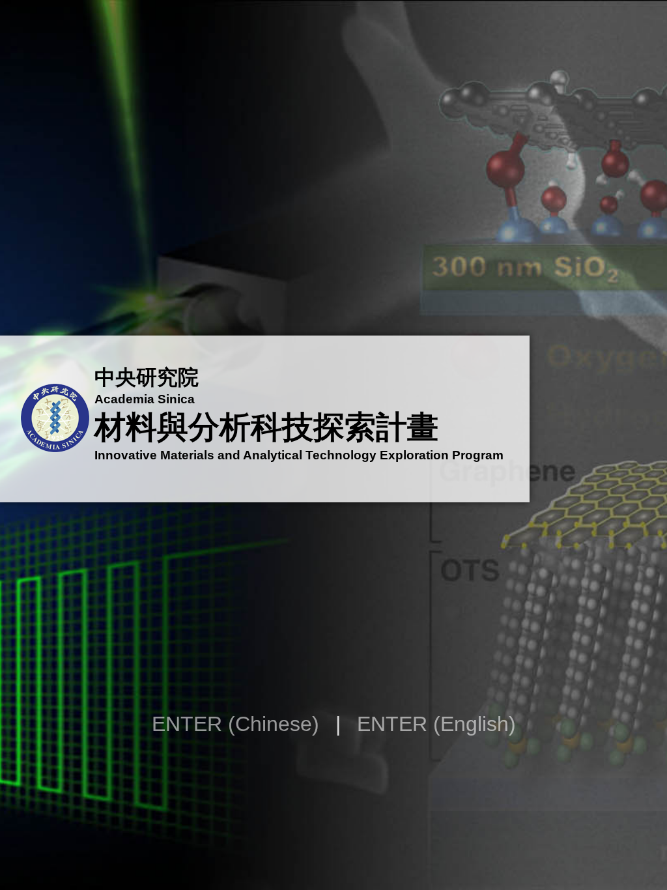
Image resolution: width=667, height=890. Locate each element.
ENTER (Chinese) (235, 724)
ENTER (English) (436, 724)
